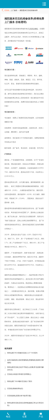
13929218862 (33, 29)
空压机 (13, 4)
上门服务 (14, 10)
